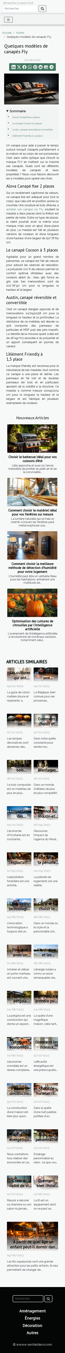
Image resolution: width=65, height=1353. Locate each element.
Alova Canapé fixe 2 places (26, 117)
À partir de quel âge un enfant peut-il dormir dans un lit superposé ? (33, 1247)
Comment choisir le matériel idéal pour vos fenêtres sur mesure (32, 512)
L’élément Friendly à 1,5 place (27, 135)
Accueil (6, 32)
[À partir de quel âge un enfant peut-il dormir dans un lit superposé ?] (32, 1236)
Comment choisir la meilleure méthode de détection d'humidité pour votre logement (32, 567)
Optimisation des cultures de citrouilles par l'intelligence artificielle (32, 625)
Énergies (32, 1318)
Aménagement (32, 1310)
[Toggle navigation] (8, 20)
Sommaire (18, 111)
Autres (20, 32)
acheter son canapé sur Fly (24, 209)
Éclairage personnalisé (47, 1137)
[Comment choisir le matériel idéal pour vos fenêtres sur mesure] (32, 492)
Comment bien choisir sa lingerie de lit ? (47, 1188)
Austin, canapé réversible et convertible (32, 129)
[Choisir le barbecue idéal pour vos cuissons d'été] (32, 438)
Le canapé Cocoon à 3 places (27, 123)
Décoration (32, 1325)
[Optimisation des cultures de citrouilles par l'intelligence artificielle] (32, 603)
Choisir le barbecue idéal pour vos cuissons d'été (32, 459)
